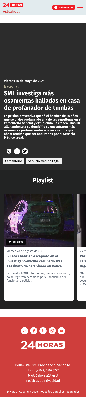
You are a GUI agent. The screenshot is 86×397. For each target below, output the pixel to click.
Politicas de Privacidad (43, 380)
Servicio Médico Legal (44, 161)
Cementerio (13, 161)
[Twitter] (25, 151)
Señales (64, 7)
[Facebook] (17, 151)
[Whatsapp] (9, 151)
